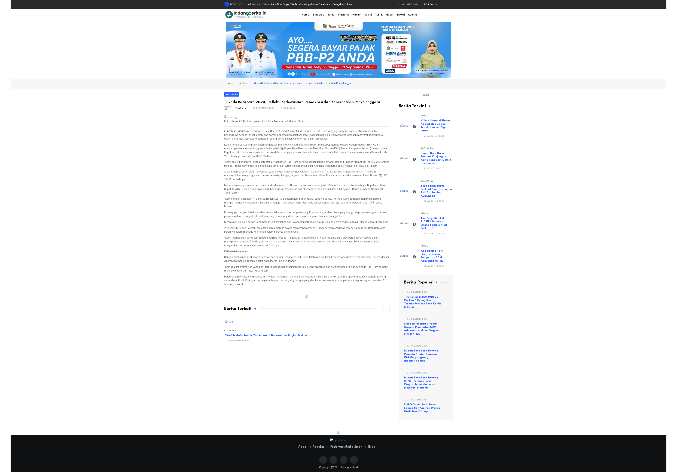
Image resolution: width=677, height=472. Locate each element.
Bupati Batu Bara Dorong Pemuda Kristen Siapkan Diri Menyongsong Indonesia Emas (421, 355)
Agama (412, 14)
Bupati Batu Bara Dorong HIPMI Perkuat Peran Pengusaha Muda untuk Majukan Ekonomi (421, 382)
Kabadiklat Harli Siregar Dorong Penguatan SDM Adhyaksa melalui (432, 255)
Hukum (356, 14)
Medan (390, 14)
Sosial (368, 14)
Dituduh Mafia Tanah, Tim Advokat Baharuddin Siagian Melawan (267, 335)
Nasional (343, 14)
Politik (379, 14)
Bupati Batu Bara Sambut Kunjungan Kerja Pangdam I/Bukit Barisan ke (436, 158)
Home (305, 14)
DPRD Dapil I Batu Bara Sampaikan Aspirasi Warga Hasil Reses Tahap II (422, 408)
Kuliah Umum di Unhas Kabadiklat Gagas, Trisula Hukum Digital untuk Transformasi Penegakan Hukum (300, 4)
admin (242, 108)
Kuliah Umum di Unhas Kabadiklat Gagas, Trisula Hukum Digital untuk (435, 125)
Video (302, 446)
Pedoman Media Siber (346, 446)
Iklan (371, 446)
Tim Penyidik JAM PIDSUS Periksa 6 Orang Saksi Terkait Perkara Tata (434, 223)
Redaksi (318, 446)
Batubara (318, 14)
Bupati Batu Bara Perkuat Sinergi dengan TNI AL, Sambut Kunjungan (436, 190)
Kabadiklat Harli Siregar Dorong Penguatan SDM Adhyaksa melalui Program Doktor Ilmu (422, 328)
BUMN (401, 14)
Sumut (331, 14)
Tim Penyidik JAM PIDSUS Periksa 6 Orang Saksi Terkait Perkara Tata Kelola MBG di (422, 302)
